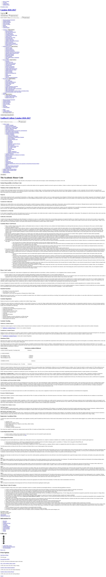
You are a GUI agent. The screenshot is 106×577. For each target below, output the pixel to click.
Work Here (5, 26)
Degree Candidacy (11, 138)
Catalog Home (6, 3)
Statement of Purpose (9, 129)
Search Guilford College (5, 17)
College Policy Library (7, 545)
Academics (5, 29)
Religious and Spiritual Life (10, 73)
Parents (4, 25)
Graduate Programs (9, 162)
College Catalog (8, 36)
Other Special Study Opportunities (12, 165)
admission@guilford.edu (5, 515)
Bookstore (7, 61)
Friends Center (8, 84)
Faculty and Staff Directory (10, 82)
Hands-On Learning (9, 41)
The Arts (7, 76)
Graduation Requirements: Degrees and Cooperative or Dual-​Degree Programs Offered (22, 163)
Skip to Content (6, 1)
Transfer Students (8, 56)
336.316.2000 (3, 514)
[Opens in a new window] (3, 536)
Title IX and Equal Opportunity (9, 19)
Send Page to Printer (4, 555)
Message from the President (10, 126)
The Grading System (12, 147)
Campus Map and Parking (10, 95)
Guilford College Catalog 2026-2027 (15, 118)
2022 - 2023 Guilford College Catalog (7, 563)
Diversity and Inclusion (9, 66)
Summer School (8, 45)
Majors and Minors (9, 30)
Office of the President (9, 89)
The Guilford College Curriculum (11, 131)
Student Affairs (8, 168)
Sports (6, 74)
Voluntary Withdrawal (12, 151)
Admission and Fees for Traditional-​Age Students (15, 154)
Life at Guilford (6, 59)
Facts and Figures (8, 80)
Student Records (11, 144)
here (25, 435)
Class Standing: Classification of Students (16, 137)
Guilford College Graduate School (12, 53)
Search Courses (6, 171)
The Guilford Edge (9, 33)
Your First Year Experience (10, 32)
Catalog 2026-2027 (8, 10)
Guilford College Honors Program (12, 40)
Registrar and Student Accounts (11, 44)
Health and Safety (8, 70)
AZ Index (5, 2)
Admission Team (8, 47)
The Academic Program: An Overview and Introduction (16, 130)
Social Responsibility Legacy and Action (13, 91)
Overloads (10, 140)
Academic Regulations (7, 111)
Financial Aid (8, 161)
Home (4, 109)
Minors (6, 164)
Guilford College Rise (9, 39)
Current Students (6, 27)
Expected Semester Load (12, 139)
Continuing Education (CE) (10, 158)
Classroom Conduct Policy (13, 136)
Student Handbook (6, 172)
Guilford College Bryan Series (11, 68)
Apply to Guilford (8, 48)
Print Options (3, 174)
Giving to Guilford (6, 24)
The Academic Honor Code (13, 146)
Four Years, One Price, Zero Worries (12, 52)
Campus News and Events (10, 63)
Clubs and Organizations (10, 64)
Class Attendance (11, 135)
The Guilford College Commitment (12, 57)
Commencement (8, 65)
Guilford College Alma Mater (11, 128)
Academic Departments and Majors (12, 132)
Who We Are (5, 78)
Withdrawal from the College (13, 152)
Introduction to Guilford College (11, 127)
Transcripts (10, 148)
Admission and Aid (6, 46)
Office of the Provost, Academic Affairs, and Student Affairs (17, 90)
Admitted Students (6, 21)
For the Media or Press (9, 83)
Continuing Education (9, 49)
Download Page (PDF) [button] (4, 559)
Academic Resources (9, 34)
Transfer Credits (11, 149)
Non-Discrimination (7, 547)
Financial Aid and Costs (10, 50)
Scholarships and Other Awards (11, 166)
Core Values (7, 79)
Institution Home (6, 4)
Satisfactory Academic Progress (14, 143)
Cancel (1, 575)
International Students (9, 55)
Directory (5, 522)
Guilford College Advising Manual (9, 169)
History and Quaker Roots (10, 87)
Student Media (8, 75)
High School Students (9, 54)
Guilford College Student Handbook (7, 567)
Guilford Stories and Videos (10, 69)
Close (4, 15)
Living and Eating (8, 72)
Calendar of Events (9, 62)
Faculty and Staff (6, 23)
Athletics (4, 93)
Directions (5, 521)
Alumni (4, 530)
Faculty (6, 160)
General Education (9, 38)
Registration (10, 142)
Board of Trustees (8, 155)
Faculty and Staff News (10, 67)
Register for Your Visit (9, 97)
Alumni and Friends (7, 22)
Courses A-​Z (7, 159)
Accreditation (5, 525)
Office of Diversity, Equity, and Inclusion (13, 88)
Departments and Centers (10, 37)
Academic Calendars (9, 125)
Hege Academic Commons (10, 43)
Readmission (10, 141)
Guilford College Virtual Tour (11, 96)
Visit (4, 94)
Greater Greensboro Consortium (11, 86)
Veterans (7, 58)
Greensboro (7, 85)
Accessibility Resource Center (11, 35)
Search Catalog (3, 121)
